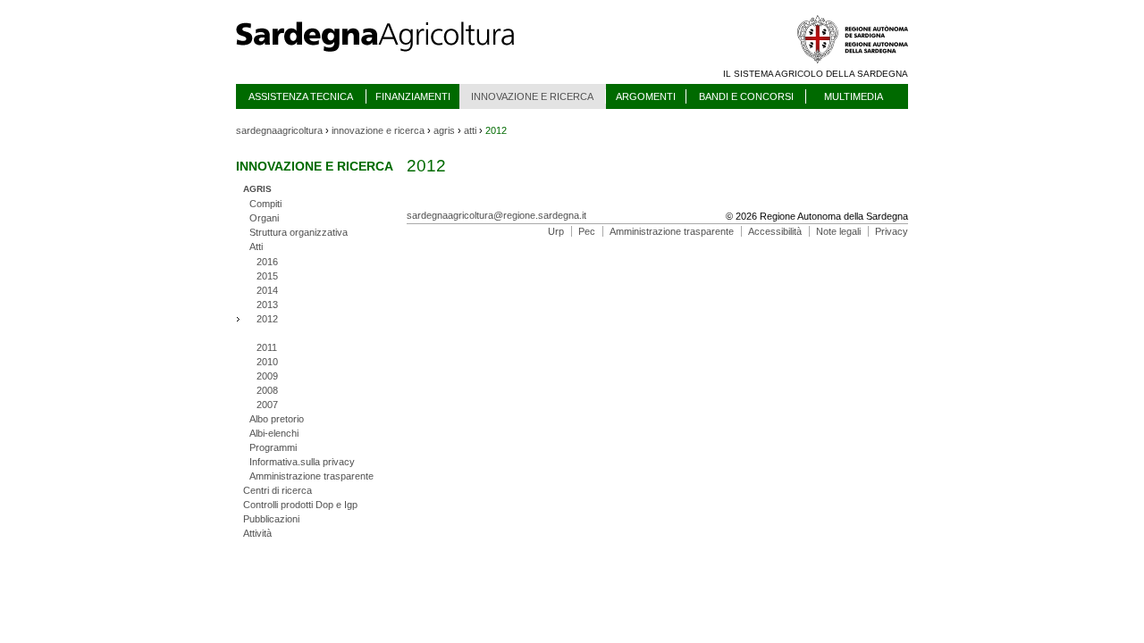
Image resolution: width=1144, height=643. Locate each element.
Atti (256, 246)
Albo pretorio (276, 418)
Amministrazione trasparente (311, 476)
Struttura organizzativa (298, 232)
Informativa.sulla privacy (302, 461)
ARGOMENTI (646, 96)
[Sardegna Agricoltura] (392, 58)
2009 (267, 376)
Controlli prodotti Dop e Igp (300, 504)
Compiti (265, 203)
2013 (267, 304)
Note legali (838, 231)
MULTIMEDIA (853, 96)
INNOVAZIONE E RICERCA (532, 96)
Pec (586, 231)
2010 (267, 361)
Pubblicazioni (271, 519)
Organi (264, 218)
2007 (267, 404)
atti (470, 130)
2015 (267, 276)
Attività (257, 533)
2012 (267, 318)
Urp (556, 231)
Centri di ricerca (277, 490)
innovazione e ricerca (378, 130)
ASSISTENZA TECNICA (300, 96)
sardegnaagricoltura (279, 130)
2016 (267, 261)
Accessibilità (775, 231)
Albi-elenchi (274, 433)
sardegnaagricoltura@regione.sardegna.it (496, 215)
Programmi (273, 447)
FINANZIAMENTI (412, 96)
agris (444, 130)
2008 (267, 390)
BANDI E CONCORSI (746, 96)
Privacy (891, 231)
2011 (267, 347)
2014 (267, 290)
